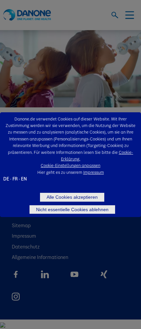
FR (15, 178)
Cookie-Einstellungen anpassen (70, 165)
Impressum (93, 172)
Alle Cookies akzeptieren (72, 197)
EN (24, 178)
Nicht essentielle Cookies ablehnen (72, 209)
